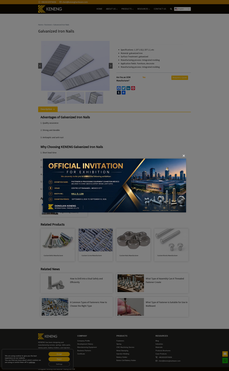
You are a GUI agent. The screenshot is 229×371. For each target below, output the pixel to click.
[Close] (184, 155)
